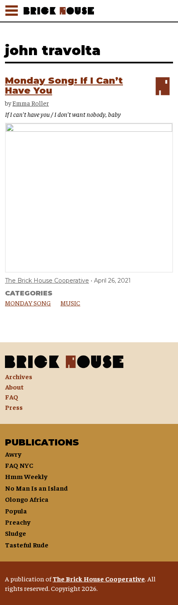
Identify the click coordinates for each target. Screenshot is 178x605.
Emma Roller (30, 103)
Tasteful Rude (26, 544)
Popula (16, 510)
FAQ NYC (19, 465)
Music (70, 302)
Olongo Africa (26, 499)
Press (14, 407)
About (14, 386)
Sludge (15, 533)
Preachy (18, 522)
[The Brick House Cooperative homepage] (98, 11)
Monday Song (28, 302)
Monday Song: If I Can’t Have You (64, 85)
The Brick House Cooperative (47, 280)
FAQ (11, 396)
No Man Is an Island (36, 488)
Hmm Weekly (26, 476)
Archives (18, 376)
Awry (13, 454)
